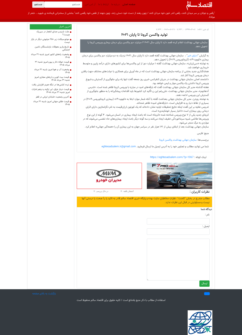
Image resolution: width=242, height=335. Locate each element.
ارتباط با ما (103, 4)
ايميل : (206, 226)
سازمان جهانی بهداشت (185, 140)
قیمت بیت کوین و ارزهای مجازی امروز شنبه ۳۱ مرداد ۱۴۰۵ (52, 78)
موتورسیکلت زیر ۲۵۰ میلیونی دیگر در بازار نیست (50, 41)
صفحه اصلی (128, 4)
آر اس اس (90, 4)
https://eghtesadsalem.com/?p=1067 (172, 157)
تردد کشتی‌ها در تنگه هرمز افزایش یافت (50, 85)
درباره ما (115, 4)
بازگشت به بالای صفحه (44, 294)
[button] (207, 293)
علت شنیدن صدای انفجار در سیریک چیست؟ (53, 33)
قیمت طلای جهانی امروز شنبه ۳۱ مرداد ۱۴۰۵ (51, 103)
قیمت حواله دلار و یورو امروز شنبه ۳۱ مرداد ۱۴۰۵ (52, 63)
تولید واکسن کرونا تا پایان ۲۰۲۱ (144, 35)
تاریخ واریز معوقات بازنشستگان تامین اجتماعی (52, 48)
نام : (207, 215)
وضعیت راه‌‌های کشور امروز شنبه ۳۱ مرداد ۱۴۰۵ (50, 56)
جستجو (38, 4)
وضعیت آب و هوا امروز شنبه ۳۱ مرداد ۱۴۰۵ (52, 71)
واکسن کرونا (165, 140)
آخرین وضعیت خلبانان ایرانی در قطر (52, 97)
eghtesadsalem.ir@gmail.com (119, 147)
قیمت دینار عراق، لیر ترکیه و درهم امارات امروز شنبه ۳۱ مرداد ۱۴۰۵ (51, 91)
